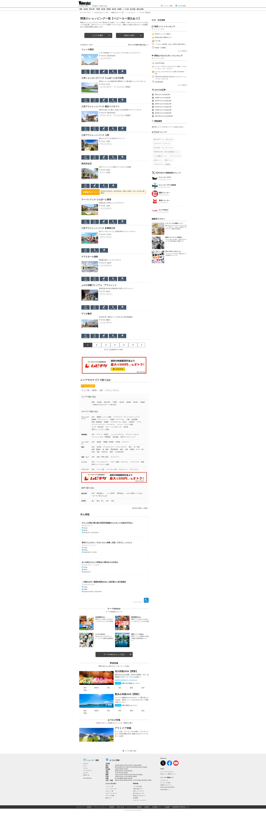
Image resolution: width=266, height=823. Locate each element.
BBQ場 (94, 390)
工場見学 (132, 422)
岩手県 (126, 765)
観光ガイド (109, 798)
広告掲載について (157, 807)
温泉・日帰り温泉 (102, 457)
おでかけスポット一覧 (101, 12)
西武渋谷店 (86, 163)
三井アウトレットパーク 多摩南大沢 (98, 228)
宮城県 (117, 765)
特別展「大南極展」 (161, 47)
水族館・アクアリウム (117, 419)
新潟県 (126, 769)
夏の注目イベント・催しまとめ (163, 139)
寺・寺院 (137, 447)
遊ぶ (93, 501)
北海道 (108, 763)
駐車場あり (100, 493)
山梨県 (117, 769)
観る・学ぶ (100, 501)
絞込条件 (84, 493)
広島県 (117, 776)
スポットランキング (111, 793)
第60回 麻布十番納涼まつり (163, 37)
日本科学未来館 (159, 63)
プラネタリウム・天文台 (119, 422)
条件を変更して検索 (140, 508)
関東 (81, 9)
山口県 (126, 776)
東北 (107, 765)
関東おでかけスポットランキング (168, 56)
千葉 (108, 688)
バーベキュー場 (111, 469)
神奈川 (96, 688)
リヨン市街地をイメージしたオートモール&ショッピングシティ (120, 53)
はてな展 (157, 41)
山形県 (135, 765)
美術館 (99, 442)
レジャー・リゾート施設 (125, 424)
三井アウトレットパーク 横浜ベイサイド (100, 106)
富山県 (121, 772)
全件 (93, 417)
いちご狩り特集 (137, 786)
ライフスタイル (87, 770)
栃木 (143, 688)
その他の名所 (119, 452)
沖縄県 (149, 780)
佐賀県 (121, 780)
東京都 (86, 9)
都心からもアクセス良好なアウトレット (112, 138)
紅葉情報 (135, 798)
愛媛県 (121, 778)
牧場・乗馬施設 (97, 422)
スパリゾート (115, 457)
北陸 (107, 773)
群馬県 (109, 9)
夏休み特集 (140, 9)
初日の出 (105, 452)
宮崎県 (139, 780)
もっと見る (182, 51)
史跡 (126, 449)
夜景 (111, 452)
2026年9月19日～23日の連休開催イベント (166, 152)
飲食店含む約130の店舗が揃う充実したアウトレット (116, 288)
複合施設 (116, 437)
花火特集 (132, 9)
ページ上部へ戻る (130, 751)
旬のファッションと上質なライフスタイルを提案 (115, 167)
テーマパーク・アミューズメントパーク (126, 417)
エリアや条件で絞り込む (138, 45)
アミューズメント (85, 417)
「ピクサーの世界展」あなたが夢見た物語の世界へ (170, 44)
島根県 (135, 776)
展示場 (126, 427)
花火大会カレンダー (138, 793)
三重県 (126, 771)
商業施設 (84, 434)
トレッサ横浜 (87, 49)
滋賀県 (140, 774)
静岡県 (130, 771)
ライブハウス (134, 462)
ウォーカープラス (85, 12)
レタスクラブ (164, 780)
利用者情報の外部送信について (181, 807)
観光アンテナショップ (128, 437)
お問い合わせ (120, 807)
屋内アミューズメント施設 (100, 429)
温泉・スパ (85, 457)
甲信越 (108, 769)
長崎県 (126, 780)
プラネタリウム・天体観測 (162, 164)
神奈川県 (91, 9)
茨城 (85, 690)
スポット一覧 (109, 791)
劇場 (142, 462)
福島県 (139, 765)
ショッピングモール (105, 58)
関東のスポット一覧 (117, 12)
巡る (112, 501)
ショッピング (131, 12)
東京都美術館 (159, 82)
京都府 (121, 774)
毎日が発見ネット (165, 789)
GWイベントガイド (138, 791)
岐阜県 (121, 771)
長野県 (121, 769)
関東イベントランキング (164, 26)
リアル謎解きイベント (160, 156)
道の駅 (99, 447)
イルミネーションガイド (140, 800)
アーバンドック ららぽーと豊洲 (96, 199)
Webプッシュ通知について (167, 774)
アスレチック (123, 469)
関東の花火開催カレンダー (127, 683)
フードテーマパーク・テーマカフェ (103, 424)
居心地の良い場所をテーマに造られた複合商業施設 (115, 317)
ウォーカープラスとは (166, 771)
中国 (107, 776)
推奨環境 (111, 807)
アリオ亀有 (86, 313)
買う (107, 501)
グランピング (133, 469)
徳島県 (126, 778)
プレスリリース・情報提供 (134, 807)
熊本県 (130, 780)
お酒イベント (158, 160)
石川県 (117, 772)
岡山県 (121, 776)
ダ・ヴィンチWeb (165, 782)
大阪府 (117, 774)
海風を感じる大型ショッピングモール (111, 203)
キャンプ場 (85, 390)
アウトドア (85, 469)
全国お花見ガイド (138, 788)
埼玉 (119, 688)
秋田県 (130, 765)
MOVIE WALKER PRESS (167, 787)
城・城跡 (105, 449)
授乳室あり (120, 493)
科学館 (118, 442)
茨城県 (119, 9)
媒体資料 (146, 807)
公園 (100, 390)
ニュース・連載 (168, 6)
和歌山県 (135, 774)
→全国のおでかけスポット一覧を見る (104, 404)
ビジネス (85, 772)
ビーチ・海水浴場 (97, 427)
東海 (107, 771)
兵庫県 (126, 774)
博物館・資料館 (108, 442)
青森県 (121, 765)
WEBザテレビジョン (166, 785)
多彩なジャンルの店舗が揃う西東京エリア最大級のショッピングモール (122, 81)
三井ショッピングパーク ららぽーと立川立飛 (102, 78)
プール (139, 422)
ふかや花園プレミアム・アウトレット (99, 285)
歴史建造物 (114, 449)
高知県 (130, 778)
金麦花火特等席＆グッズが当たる (126, 680)
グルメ (85, 766)
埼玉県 (103, 9)
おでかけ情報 (182, 6)
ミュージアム (85, 442)
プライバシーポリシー (100, 807)
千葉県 (98, 9)
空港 (93, 452)
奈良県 (130, 774)
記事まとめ (86, 775)
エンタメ (84, 462)
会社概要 (167, 807)
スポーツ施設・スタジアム (119, 462)
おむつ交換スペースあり (135, 493)
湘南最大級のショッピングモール (110, 260)
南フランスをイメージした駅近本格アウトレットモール (117, 231)
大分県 (135, 780)
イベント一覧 (109, 786)
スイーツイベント (175, 156)
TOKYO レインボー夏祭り (163, 34)
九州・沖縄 (109, 780)
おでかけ (85, 763)
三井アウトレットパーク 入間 (95, 135)
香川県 (117, 778)
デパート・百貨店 (105, 172)
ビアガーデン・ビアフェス (162, 143)
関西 (107, 775)
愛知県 (117, 771)
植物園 (106, 422)
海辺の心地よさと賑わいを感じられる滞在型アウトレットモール (120, 110)
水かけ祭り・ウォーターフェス (163, 147)
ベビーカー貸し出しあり (100, 496)
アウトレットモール (105, 115)
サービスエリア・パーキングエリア (115, 447)
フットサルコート (102, 462)
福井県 (126, 772)
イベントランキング (111, 788)
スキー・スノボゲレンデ (113, 427)
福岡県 (117, 780)
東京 (85, 688)
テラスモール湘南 (89, 256)
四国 (107, 778)
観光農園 (134, 419)
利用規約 (89, 807)
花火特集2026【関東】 (126, 671)
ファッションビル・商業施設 (122, 87)
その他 (127, 9)
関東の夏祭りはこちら (125, 705)
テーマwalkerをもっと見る (114, 654)
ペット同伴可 (110, 493)
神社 (130, 447)
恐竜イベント (169, 160)
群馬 (131, 688)
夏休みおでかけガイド (139, 795)
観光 (82, 447)
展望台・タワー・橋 (136, 449)
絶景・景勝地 (96, 449)
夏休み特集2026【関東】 (127, 694)
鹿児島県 (144, 780)
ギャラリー (125, 442)
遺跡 (121, 449)
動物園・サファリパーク (100, 419)
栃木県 (114, 9)
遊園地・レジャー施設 (104, 417)
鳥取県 (130, 776)
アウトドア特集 (123, 728)
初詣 (98, 452)
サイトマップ (80, 807)
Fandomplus (88, 778)
